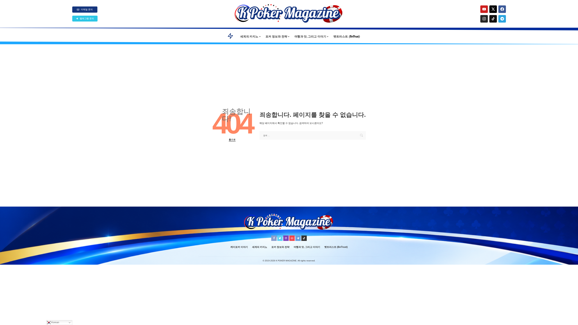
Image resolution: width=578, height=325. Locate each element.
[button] (85, 19)
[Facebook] (502, 9)
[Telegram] (502, 19)
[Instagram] (484, 19)
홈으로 (232, 139)
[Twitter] (280, 238)
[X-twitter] (493, 9)
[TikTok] (304, 238)
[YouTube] (292, 238)
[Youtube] (484, 9)
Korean (55, 322)
